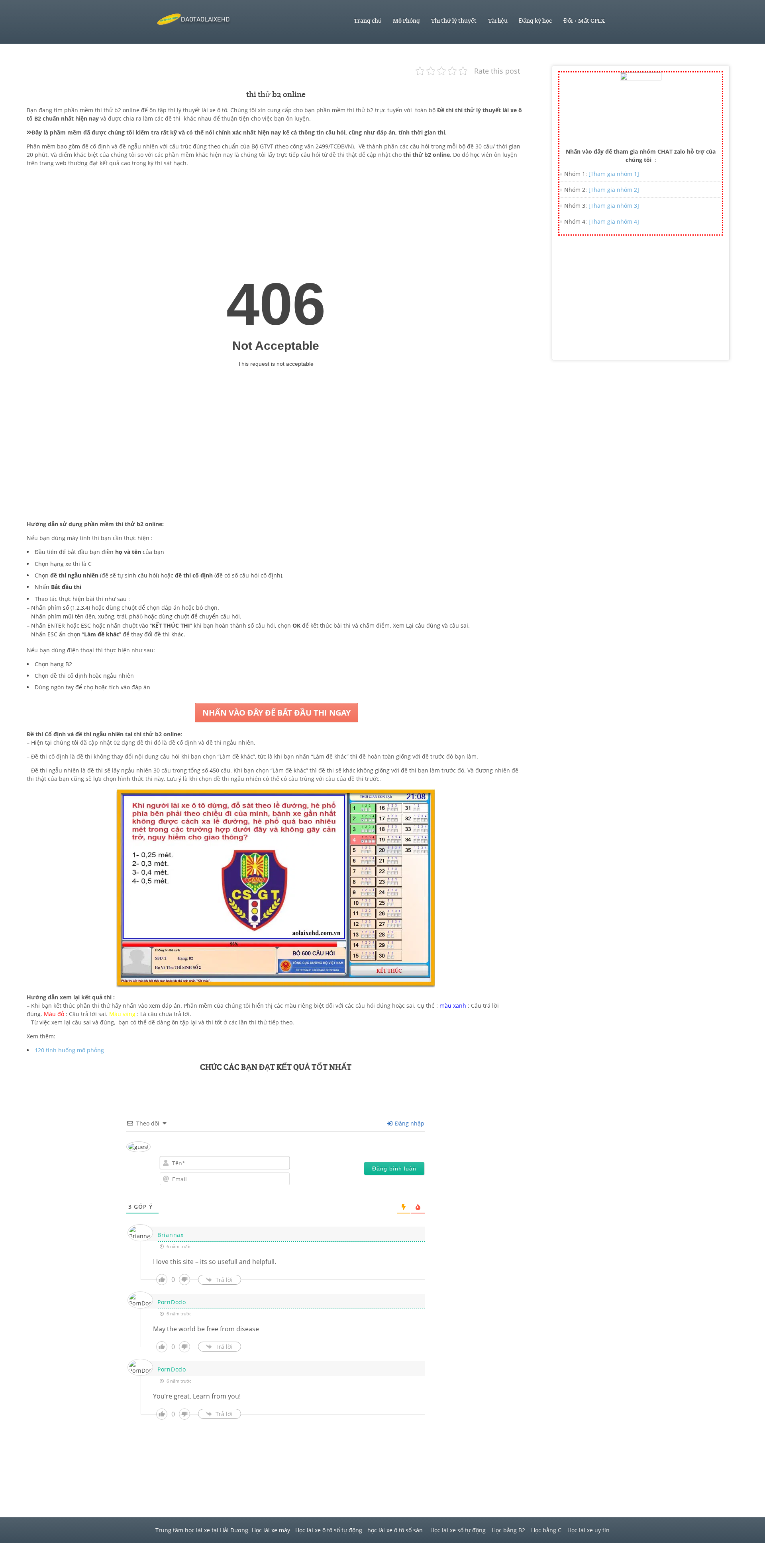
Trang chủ (367, 21)
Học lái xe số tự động (458, 1530)
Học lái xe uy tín (588, 1530)
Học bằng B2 (508, 1530)
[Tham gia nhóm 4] (613, 221)
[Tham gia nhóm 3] (613, 205)
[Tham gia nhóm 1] (613, 174)
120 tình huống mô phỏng (69, 1050)
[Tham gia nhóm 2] (613, 189)
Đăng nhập (408, 1123)
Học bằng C (546, 1530)
